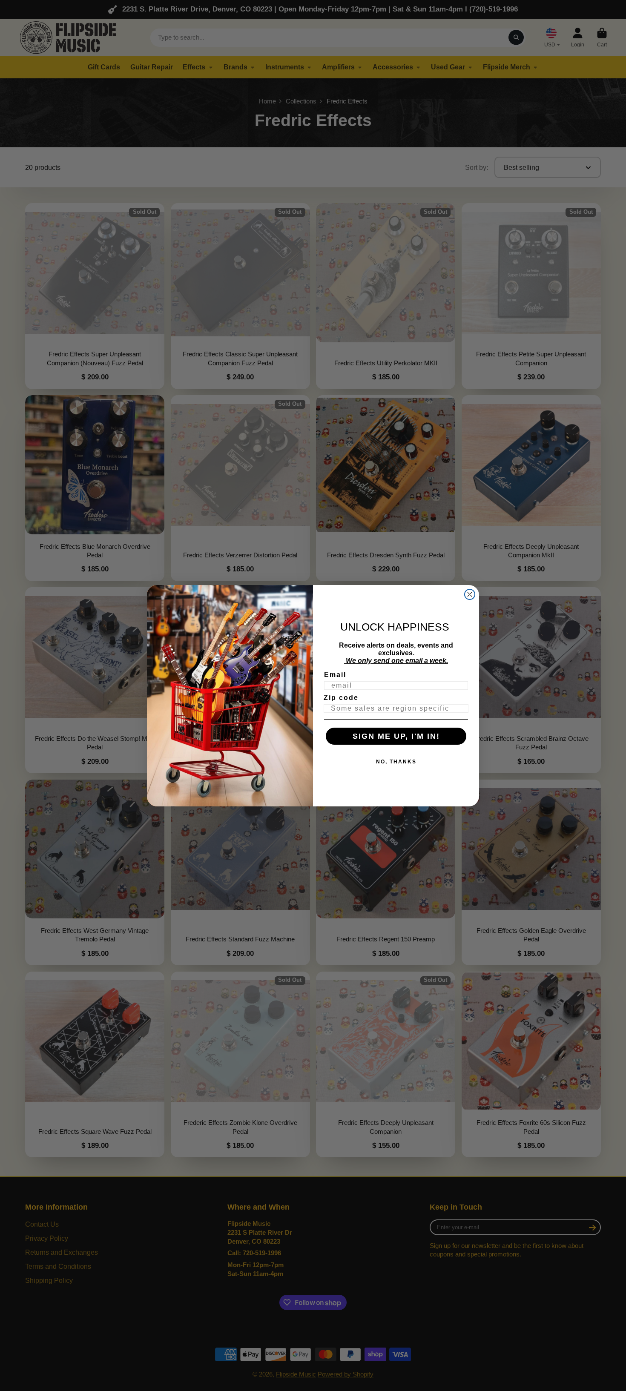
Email (335, 674)
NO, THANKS (396, 762)
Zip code (341, 697)
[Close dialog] (470, 594)
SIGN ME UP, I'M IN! (396, 736)
